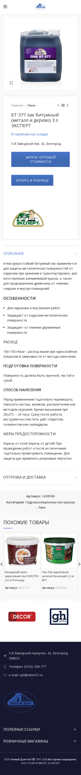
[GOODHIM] (59, 616)
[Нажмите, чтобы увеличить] (11, 82)
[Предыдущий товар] (58, 105)
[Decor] (22, 616)
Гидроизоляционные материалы (50, 502)
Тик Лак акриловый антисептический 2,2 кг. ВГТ (58, 576)
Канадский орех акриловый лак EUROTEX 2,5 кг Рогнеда (22, 576)
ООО (18, 759)
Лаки (31, 105)
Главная (17, 105)
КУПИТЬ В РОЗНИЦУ (32, 180)
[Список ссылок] (40, 656)
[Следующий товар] (67, 105)
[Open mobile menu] (5, 6)
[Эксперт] (28, 219)
